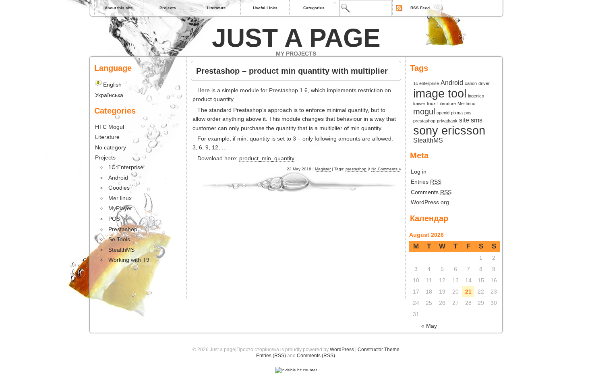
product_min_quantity (266, 158)
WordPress (342, 349)
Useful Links (265, 8)
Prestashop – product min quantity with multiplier (292, 70)
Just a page (296, 38)
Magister (323, 169)
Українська (109, 95)
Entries (426, 181)
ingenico (476, 95)
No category (110, 147)
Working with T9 (128, 260)
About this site (119, 8)
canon (471, 83)
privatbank (447, 120)
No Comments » (386, 169)
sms (476, 120)
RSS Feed (420, 8)
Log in (418, 171)
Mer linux (466, 103)
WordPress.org (430, 202)
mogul (424, 111)
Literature (216, 8)
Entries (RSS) (271, 355)
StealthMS (428, 140)
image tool (439, 93)
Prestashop (122, 229)
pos (468, 112)
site (464, 120)
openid (443, 112)
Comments (431, 192)
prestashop (356, 169)
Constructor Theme (378, 349)
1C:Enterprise (125, 167)
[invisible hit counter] (296, 370)
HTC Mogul (109, 127)
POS (114, 218)
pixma (457, 112)
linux (431, 103)
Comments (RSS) (316, 355)
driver (484, 83)
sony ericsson (449, 130)
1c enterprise (426, 83)
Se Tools (119, 239)
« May (429, 326)
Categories (314, 8)
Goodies (119, 187)
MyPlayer (120, 208)
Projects (167, 8)
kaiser (419, 103)
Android (452, 82)
